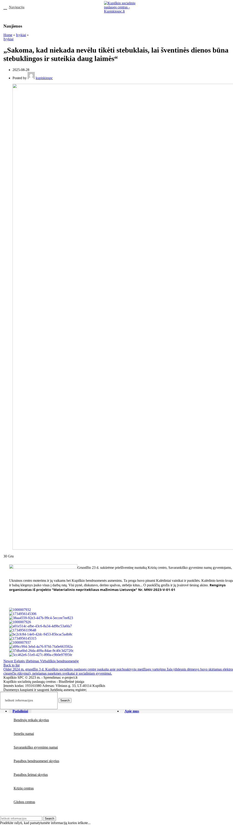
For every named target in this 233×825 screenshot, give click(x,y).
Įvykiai (21, 35)
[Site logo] (120, 11)
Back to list (11, 665)
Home (7, 35)
